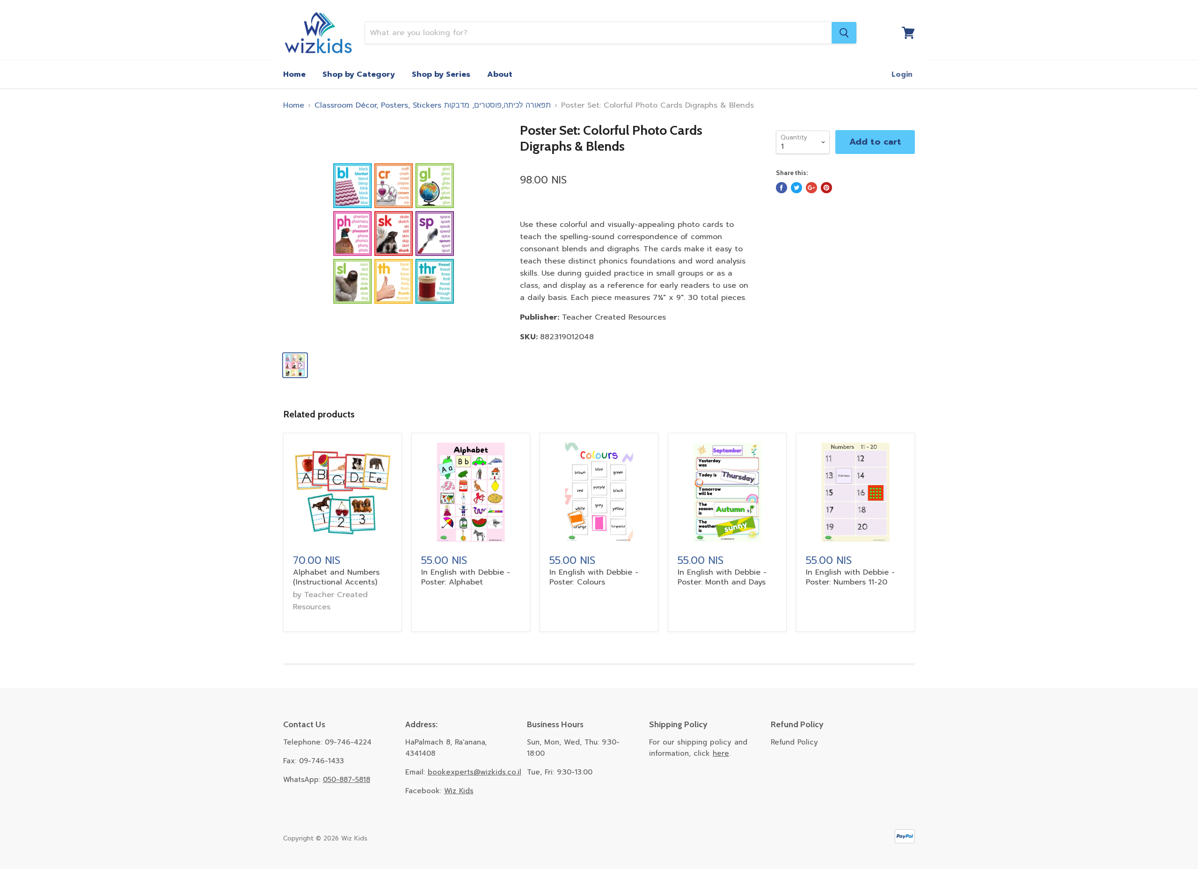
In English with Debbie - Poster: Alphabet (465, 577)
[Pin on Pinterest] (826, 187)
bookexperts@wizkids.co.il (474, 772)
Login (902, 74)
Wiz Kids (459, 791)
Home (294, 74)
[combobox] (598, 33)
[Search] (844, 33)
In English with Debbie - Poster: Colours (593, 577)
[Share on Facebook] (781, 187)
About (499, 74)
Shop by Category (358, 74)
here (721, 753)
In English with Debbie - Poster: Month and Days (722, 577)
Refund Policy (794, 742)
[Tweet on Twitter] (796, 187)
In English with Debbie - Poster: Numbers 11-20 (850, 577)
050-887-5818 (346, 779)
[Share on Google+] (811, 187)
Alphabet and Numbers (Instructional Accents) (336, 577)
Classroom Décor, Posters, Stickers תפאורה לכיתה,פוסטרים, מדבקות (432, 105)
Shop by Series (441, 74)
